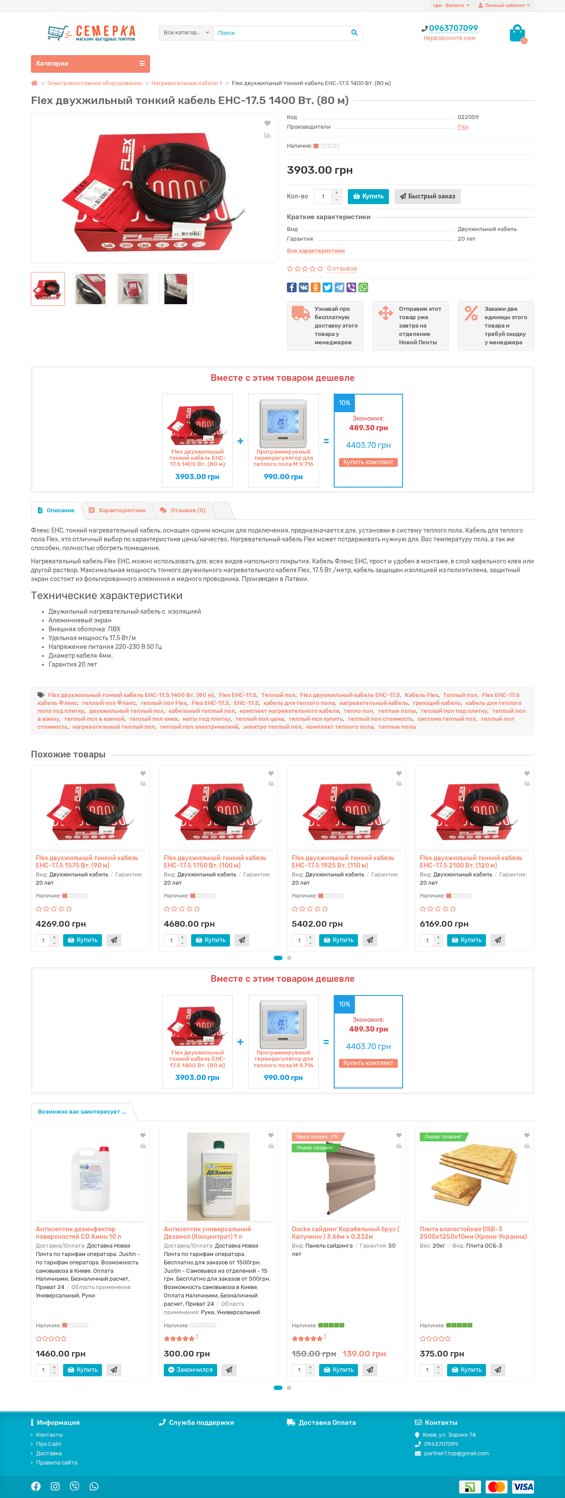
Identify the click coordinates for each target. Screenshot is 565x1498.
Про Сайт (49, 1444)
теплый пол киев (153, 718)
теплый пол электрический (199, 726)
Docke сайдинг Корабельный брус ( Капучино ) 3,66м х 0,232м (345, 1233)
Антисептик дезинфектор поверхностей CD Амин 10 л (78, 1233)
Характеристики (122, 510)
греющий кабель (437, 703)
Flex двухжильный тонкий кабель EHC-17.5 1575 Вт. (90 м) (87, 861)
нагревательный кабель (373, 703)
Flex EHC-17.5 (237, 695)
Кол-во (297, 196)
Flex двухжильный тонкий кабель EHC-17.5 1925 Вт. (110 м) (343, 861)
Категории (52, 63)
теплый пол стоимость (380, 718)
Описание (61, 510)
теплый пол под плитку (454, 711)
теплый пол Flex (163, 703)
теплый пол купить (316, 718)
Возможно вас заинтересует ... (82, 1111)
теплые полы (397, 711)
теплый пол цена (259, 718)
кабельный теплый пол (202, 711)
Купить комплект (368, 462)
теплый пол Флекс (109, 703)
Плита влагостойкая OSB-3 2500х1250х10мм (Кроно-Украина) (473, 1233)
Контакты (49, 1434)
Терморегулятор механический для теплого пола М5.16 (283, 458)
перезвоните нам (450, 38)
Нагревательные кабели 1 (186, 83)
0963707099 (453, 28)
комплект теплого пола (339, 726)
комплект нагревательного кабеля (289, 711)
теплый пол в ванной (94, 718)
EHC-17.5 (246, 703)
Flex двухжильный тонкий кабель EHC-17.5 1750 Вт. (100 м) (215, 861)
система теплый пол (447, 718)
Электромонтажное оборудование (94, 83)
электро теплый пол (272, 726)
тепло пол (358, 711)
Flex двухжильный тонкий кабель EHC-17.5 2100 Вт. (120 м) (471, 861)
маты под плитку (206, 718)
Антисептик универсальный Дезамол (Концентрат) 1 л (207, 1233)
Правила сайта (56, 1462)
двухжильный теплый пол (126, 711)
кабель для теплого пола (299, 703)
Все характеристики (316, 251)
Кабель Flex (421, 695)
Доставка (49, 1453)
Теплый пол (278, 695)
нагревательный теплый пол (113, 726)
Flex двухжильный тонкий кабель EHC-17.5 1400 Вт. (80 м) (197, 458)
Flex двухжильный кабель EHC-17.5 (350, 695)
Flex (463, 126)
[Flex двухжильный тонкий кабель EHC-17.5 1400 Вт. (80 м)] (154, 188)
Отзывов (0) (188, 510)
